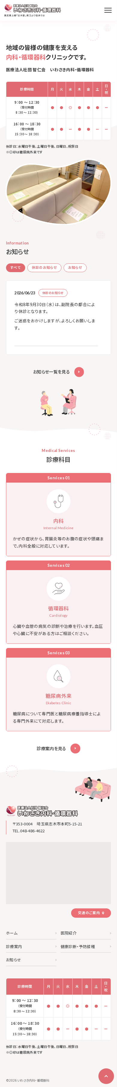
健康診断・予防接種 (78, 946)
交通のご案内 (89, 912)
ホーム (11, 933)
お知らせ (13, 960)
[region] (59, 317)
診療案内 (14, 946)
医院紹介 (68, 933)
